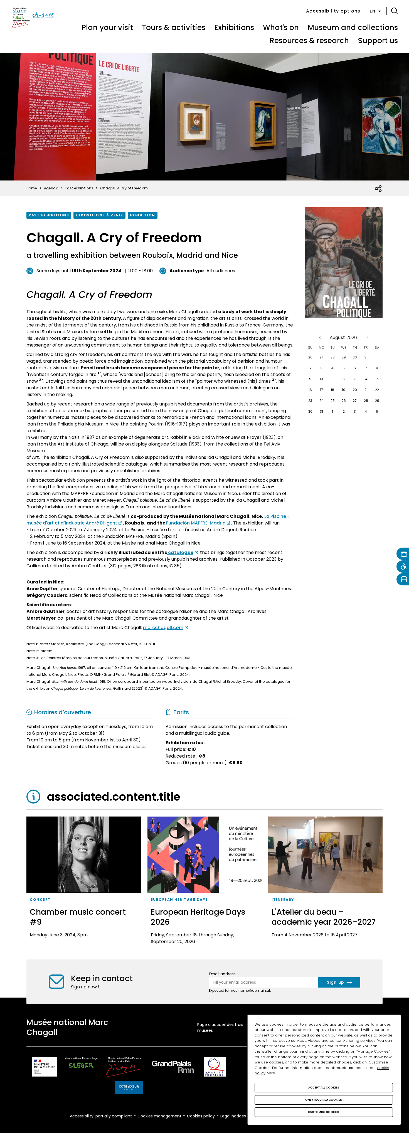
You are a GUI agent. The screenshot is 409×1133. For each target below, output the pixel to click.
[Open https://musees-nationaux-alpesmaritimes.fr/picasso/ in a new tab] (123, 1067)
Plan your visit (107, 28)
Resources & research (309, 41)
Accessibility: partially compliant (101, 1116)
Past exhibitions (49, 215)
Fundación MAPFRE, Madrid (196, 523)
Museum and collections (353, 28)
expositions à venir (99, 215)
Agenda (51, 188)
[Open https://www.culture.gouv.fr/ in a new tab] (44, 1067)
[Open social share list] (378, 188)
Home (31, 188)
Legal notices (233, 1116)
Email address (222, 974)
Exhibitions (234, 28)
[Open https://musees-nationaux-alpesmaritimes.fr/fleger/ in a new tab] (81, 1067)
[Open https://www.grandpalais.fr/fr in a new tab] (173, 1067)
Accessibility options (333, 11)
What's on (281, 28)
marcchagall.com (163, 627)
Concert (40, 899)
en (372, 11)
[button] (394, 11)
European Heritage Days (179, 899)
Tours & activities (173, 28)
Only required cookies (323, 1100)
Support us (378, 41)
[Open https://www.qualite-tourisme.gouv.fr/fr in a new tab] (215, 1067)
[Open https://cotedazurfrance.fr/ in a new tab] (129, 1088)
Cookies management (159, 1116)
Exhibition (142, 215)
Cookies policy (201, 1116)
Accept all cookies (323, 1087)
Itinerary (283, 899)
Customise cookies (323, 1112)
